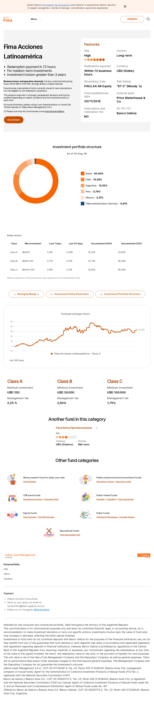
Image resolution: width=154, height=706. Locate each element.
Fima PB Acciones (46, 517)
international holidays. (55, 111)
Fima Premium (29, 481)
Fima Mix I (100, 499)
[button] (26, 294)
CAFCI (7, 574)
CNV (6, 569)
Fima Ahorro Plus (123, 481)
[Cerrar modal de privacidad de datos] (125, 6)
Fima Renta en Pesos (32, 499)
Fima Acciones (29, 517)
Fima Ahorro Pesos (105, 481)
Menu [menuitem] (34, 19)
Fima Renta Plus (51, 499)
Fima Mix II (111, 499)
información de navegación (56, 5)
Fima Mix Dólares (127, 517)
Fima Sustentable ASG (70, 535)
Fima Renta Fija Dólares (106, 517)
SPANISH (132, 19)
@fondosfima (41, 609)
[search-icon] (148, 19)
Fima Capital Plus (126, 499)
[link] (40, 479)
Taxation (8, 578)
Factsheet (14, 119)
